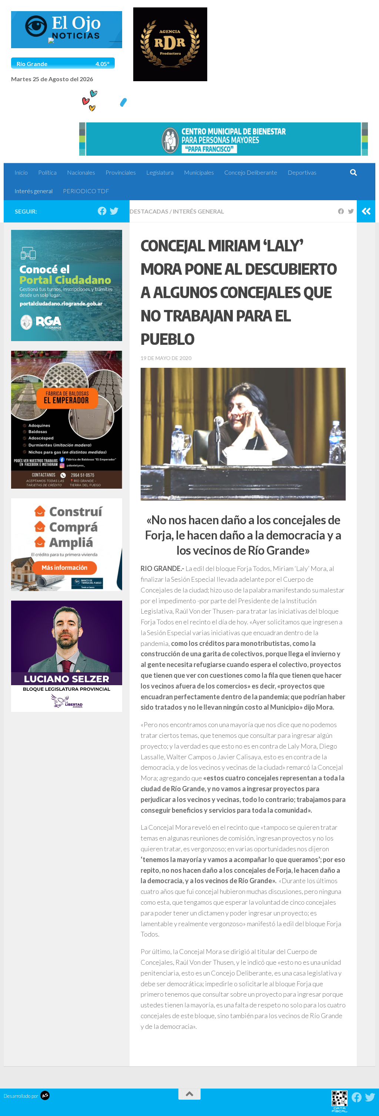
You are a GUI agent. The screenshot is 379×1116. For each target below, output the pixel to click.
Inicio (21, 172)
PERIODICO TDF (86, 190)
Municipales (199, 172)
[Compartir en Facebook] (342, 211)
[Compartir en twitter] (352, 211)
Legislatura (160, 172)
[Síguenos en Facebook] (102, 211)
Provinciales (120, 172)
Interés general (33, 190)
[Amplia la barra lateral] (366, 211)
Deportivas (302, 172)
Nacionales (81, 172)
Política (47, 172)
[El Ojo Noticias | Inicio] (66, 29)
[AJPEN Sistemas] (45, 1096)
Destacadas (149, 211)
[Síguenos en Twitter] (114, 211)
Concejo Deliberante (250, 172)
